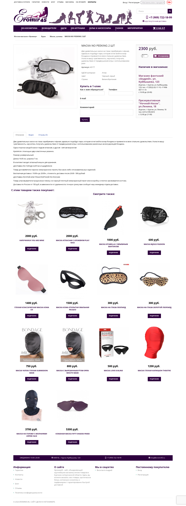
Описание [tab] (20, 135)
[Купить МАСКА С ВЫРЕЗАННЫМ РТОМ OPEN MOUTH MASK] (73, 344)
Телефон (113, 89)
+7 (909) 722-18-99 (160, 17)
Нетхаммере (49, 502)
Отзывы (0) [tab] (43, 135)
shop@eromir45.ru (158, 458)
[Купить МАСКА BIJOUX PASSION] (154, 216)
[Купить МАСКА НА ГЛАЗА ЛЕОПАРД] (113, 279)
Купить (85, 119)
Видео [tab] (31, 135)
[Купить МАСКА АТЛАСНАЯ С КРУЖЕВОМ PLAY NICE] (73, 212)
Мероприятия (135, 28)
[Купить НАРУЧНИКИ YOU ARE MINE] (32, 212)
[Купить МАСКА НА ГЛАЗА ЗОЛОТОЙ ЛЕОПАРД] (154, 279)
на (160, 28)
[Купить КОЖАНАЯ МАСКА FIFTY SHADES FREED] (73, 406)
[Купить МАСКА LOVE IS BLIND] (113, 343)
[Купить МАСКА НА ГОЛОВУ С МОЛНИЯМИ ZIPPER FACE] (32, 406)
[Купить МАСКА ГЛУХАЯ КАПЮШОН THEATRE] (154, 343)
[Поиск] (170, 11)
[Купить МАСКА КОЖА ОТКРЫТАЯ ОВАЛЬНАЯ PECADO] (73, 281)
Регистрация (134, 2)
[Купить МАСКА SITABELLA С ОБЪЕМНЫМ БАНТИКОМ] (113, 218)
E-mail (83, 98)
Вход (125, 2)
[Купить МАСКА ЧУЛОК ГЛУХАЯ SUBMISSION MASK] (32, 344)
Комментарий (87, 107)
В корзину (163, 56)
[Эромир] (31, 14)
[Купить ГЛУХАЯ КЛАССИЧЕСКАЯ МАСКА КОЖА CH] (32, 279)
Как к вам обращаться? (91, 89)
